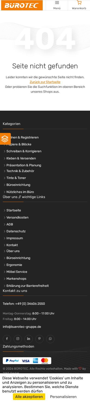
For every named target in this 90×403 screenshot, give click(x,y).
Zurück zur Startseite (45, 82)
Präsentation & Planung (23, 165)
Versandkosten (17, 217)
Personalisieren (63, 396)
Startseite (13, 210)
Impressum (14, 238)
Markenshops (16, 279)
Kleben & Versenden (21, 158)
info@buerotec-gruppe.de (22, 327)
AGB (9, 224)
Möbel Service (16, 272)
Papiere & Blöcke (18, 144)
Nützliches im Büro (20, 192)
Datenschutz (16, 231)
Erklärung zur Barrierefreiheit (27, 286)
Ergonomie (14, 265)
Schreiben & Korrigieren (23, 151)
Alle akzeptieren (29, 396)
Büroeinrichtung (18, 185)
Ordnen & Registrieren (22, 137)
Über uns (13, 251)
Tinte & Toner (16, 178)
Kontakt (12, 245)
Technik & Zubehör (20, 171)
